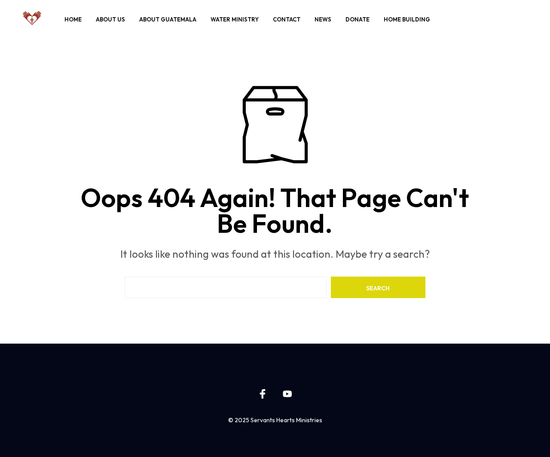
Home (73, 19)
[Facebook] (262, 394)
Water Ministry (235, 19)
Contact (286, 19)
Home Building (407, 19)
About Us (110, 19)
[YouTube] (287, 394)
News (323, 19)
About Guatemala (167, 19)
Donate (357, 19)
